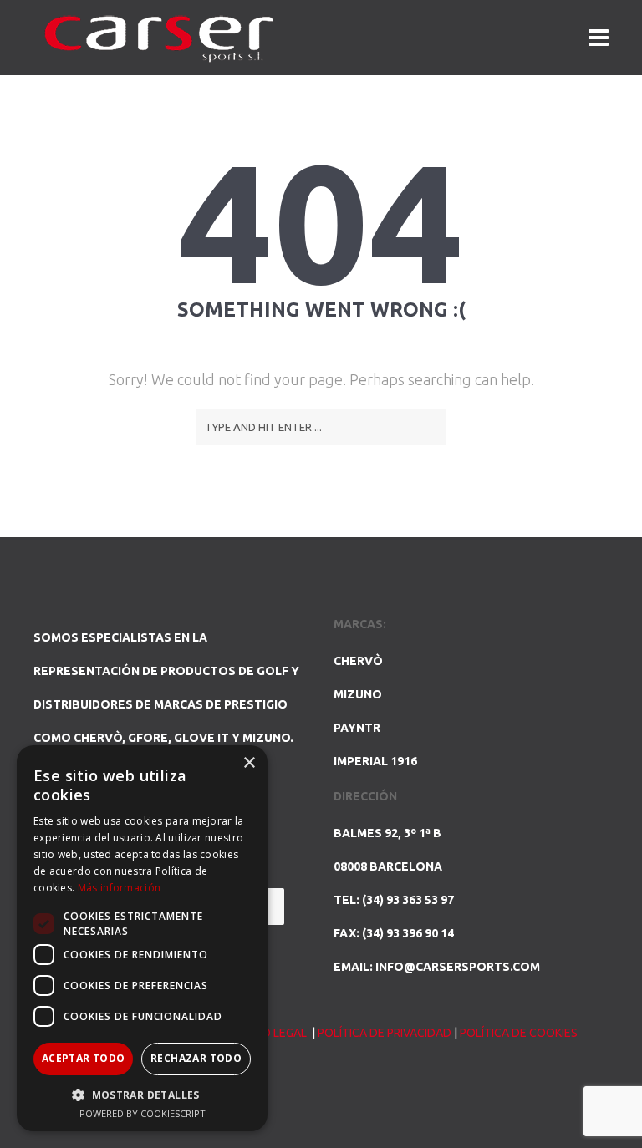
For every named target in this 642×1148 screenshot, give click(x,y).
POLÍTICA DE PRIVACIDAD (384, 1032)
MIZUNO (358, 694)
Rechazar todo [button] (196, 1058)
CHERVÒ (358, 661)
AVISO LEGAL (273, 1032)
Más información (119, 888)
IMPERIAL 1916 (375, 761)
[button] (142, 1094)
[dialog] (142, 938)
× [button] (248, 763)
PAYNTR (357, 727)
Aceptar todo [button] (83, 1058)
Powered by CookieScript (142, 1113)
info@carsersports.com (457, 966)
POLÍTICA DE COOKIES (519, 1032)
